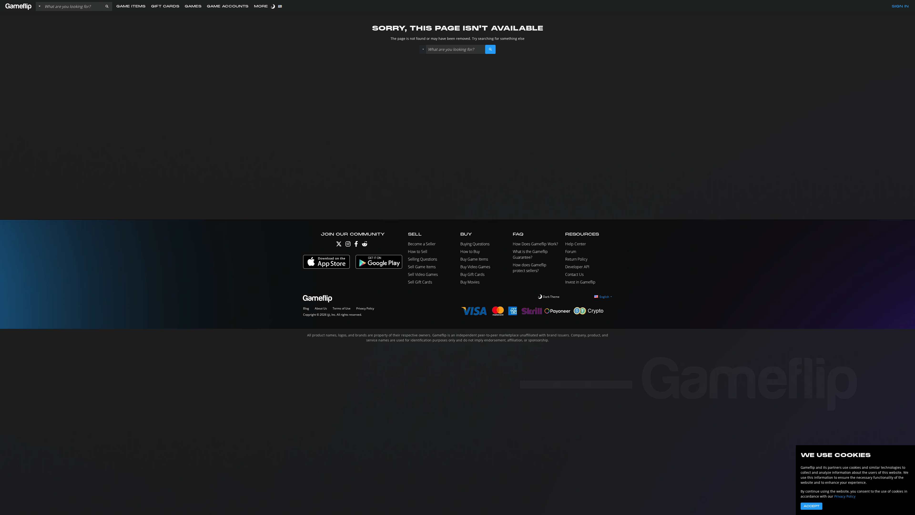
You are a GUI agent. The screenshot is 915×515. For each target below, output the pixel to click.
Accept (811, 506)
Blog (306, 308)
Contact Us (574, 274)
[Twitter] (339, 245)
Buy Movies (469, 282)
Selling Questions (422, 259)
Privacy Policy (365, 308)
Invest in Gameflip (580, 282)
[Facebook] (356, 245)
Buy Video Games (475, 266)
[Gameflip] (18, 6)
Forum (570, 251)
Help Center (575, 244)
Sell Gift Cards (420, 282)
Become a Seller (422, 244)
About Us (321, 308)
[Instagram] (348, 245)
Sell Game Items (422, 266)
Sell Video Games (423, 274)
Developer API (577, 266)
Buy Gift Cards (472, 274)
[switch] (273, 6)
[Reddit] (364, 245)
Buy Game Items (474, 259)
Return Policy (576, 259)
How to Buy (470, 251)
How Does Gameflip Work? (535, 244)
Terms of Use (342, 308)
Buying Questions (474, 244)
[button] (107, 6)
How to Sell (417, 251)
